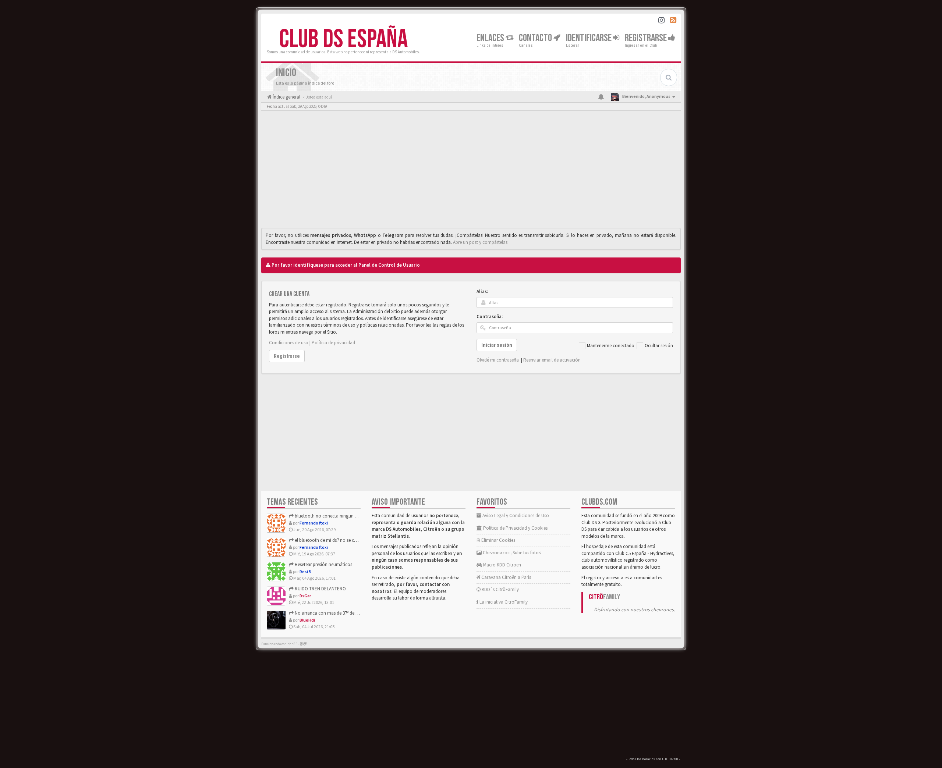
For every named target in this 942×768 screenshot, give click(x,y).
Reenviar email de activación (552, 360)
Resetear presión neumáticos (323, 564)
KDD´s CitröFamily (500, 589)
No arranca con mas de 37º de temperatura (337, 613)
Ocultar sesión (659, 345)
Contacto (536, 38)
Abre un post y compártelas (480, 242)
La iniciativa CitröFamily (503, 602)
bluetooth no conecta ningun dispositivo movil (341, 516)
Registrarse (646, 38)
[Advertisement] (471, 171)
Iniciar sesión (496, 345)
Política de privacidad (333, 342)
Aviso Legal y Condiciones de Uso (515, 515)
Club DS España (343, 39)
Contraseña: (490, 316)
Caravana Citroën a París (505, 577)
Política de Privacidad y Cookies (515, 528)
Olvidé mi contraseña (498, 360)
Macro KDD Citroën (501, 565)
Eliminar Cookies (497, 540)
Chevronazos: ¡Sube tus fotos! (512, 553)
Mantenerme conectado (610, 345)
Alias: (482, 291)
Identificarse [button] (589, 38)
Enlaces (491, 38)
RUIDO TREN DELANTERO (320, 589)
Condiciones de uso (288, 342)
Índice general (286, 97)
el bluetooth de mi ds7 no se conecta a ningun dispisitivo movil (357, 540)
